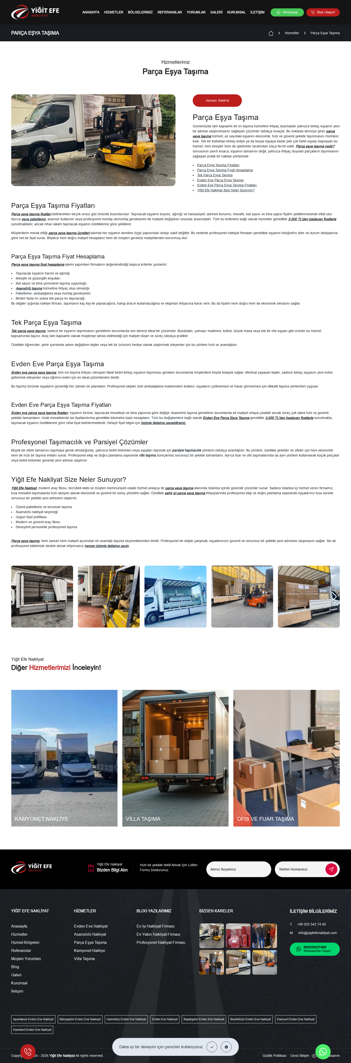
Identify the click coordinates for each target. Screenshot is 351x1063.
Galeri (216, 12)
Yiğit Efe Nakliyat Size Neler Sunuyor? (226, 190)
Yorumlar (196, 12)
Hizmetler (113, 12)
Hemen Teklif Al (217, 100)
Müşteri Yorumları (26, 959)
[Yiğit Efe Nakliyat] (35, 12)
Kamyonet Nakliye (89, 951)
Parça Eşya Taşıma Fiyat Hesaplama (225, 170)
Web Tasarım (330, 1056)
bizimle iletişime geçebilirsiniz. (163, 423)
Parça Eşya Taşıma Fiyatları (218, 165)
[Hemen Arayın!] (28, 1051)
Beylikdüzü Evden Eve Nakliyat (250, 1019)
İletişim (257, 12)
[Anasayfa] (271, 32)
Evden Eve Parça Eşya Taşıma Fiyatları (227, 185)
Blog (15, 967)
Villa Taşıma (84, 959)
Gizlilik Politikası (275, 1056)
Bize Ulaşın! (326, 12)
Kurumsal (236, 12)
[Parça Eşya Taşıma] (42, 597)
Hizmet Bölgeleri (25, 942)
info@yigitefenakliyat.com (317, 933)
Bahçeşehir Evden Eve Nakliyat (80, 1019)
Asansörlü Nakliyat (90, 934)
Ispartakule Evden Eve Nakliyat (33, 1019)
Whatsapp (290, 12)
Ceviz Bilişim (299, 1056)
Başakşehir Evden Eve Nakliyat (204, 1019)
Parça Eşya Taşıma (90, 942)
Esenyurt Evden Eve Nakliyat (295, 1019)
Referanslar (170, 12)
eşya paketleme (34, 219)
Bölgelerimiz (140, 12)
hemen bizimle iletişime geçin (107, 546)
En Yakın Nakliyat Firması (158, 934)
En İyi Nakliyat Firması (156, 926)
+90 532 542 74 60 (311, 924)
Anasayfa (90, 12)
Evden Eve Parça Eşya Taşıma (220, 180)
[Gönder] (331, 869)
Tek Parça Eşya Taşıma (215, 175)
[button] (212, 1047)
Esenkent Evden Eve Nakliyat (32, 1029)
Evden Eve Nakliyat (90, 926)
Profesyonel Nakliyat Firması (161, 942)
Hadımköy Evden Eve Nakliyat (126, 1019)
